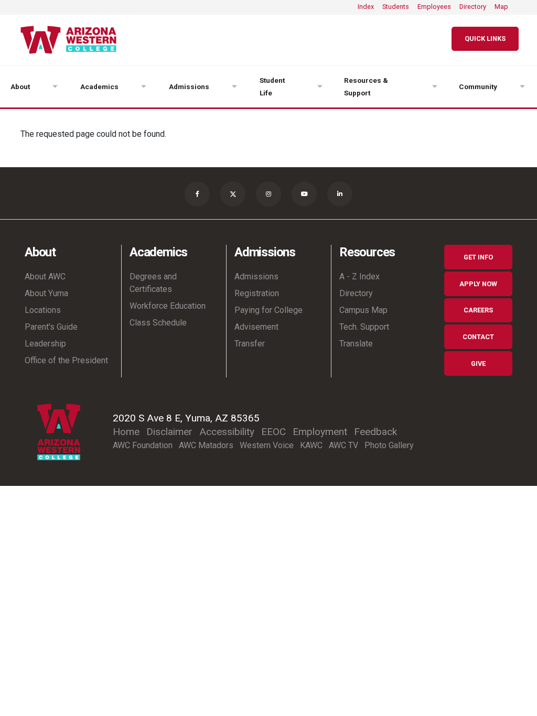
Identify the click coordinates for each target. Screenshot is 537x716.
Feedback (375, 432)
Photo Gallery (389, 445)
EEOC (273, 432)
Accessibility (226, 432)
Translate (356, 344)
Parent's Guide (51, 327)
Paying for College (268, 310)
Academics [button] (99, 86)
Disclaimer (169, 432)
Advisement (256, 327)
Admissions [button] (189, 86)
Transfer (249, 344)
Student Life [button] (272, 86)
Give (478, 363)
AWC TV (343, 445)
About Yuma (46, 293)
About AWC (45, 276)
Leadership (45, 344)
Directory (472, 6)
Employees (434, 6)
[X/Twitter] (232, 194)
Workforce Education (168, 306)
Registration (256, 293)
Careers (478, 310)
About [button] (20, 86)
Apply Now (478, 284)
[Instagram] (268, 194)
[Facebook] (197, 194)
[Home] (72, 39)
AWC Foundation (143, 445)
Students (395, 6)
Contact (478, 337)
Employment (320, 432)
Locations (43, 310)
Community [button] (478, 86)
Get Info (478, 257)
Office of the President (66, 360)
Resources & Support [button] (366, 86)
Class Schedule (158, 323)
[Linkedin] (339, 194)
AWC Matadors (206, 445)
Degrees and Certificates (153, 283)
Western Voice (267, 445)
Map (501, 6)
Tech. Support (364, 327)
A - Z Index (359, 276)
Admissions (256, 276)
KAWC (311, 445)
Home (126, 432)
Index (366, 6)
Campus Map (363, 310)
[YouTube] (304, 194)
